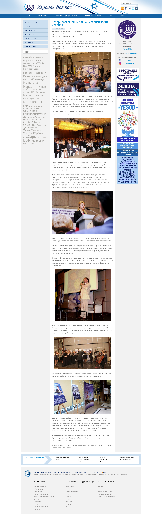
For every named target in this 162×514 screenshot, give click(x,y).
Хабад (25, 137)
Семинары (30, 124)
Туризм (36, 499)
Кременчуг (38, 79)
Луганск (27, 92)
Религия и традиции (41, 506)
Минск (68, 506)
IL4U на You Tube (80, 472)
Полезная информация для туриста (104, 459)
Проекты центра (30, 38)
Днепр (68, 499)
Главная (28, 16)
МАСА (100, 489)
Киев (67, 494)
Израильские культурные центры (66, 16)
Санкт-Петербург (72, 491)
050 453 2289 (127, 50)
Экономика (38, 491)
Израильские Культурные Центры (45, 472)
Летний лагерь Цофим (32, 90)
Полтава (32, 117)
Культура (37, 504)
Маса (34, 92)
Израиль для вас (46, 7)
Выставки (28, 66)
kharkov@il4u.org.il (131, 53)
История (29, 76)
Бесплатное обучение (33, 59)
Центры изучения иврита (106, 496)
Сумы (38, 128)
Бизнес (39, 60)
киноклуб (33, 143)
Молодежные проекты (93, 16)
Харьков (34, 137)
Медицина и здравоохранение (44, 496)
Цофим (28, 140)
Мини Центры (31, 98)
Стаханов (33, 128)
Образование (38, 489)
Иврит (43, 72)
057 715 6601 (127, 48)
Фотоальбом (29, 42)
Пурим (26, 119)
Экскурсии (39, 141)
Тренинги (36, 130)
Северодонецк (37, 119)
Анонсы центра (30, 34)
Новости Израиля (31, 108)
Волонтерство (28, 63)
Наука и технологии (41, 494)
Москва (68, 489)
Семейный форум (31, 122)
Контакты (122, 16)
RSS (104, 472)
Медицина (41, 92)
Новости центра (30, 30)
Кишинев (69, 504)
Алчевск (26, 57)
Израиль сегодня (40, 487)
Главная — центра (31, 22)
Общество (37, 501)
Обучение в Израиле (30, 112)
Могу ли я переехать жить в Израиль (127, 458)
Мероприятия (33, 95)
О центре (28, 26)
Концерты (27, 80)
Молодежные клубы (105, 491)
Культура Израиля (30, 85)
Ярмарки (26, 143)
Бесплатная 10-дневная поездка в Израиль (84, 459)
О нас (110, 16)
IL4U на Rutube (94, 472)
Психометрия (40, 117)
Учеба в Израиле (33, 133)
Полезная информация (34, 458)
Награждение (37, 106)
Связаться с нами (30, 46)
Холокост (44, 137)
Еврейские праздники (31, 70)
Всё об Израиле (43, 16)
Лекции (41, 86)
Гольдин (38, 66)
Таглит (27, 130)
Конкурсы (41, 76)
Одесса (68, 496)
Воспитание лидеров (105, 494)
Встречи (39, 63)
